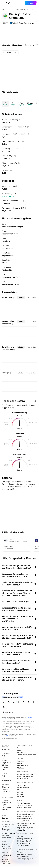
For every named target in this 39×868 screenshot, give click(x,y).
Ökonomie (5, 787)
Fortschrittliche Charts (24, 843)
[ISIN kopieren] (17, 277)
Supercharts (6, 749)
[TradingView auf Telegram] (28, 702)
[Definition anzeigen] (19, 120)
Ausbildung (6, 846)
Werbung (20, 852)
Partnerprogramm (23, 856)
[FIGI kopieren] (18, 285)
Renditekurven (7, 802)
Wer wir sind (21, 785)
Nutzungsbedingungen (25, 814)
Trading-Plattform (23, 845)
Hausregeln (6, 835)
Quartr (6, 736)
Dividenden (6, 791)
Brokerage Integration (24, 854)
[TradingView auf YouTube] (13, 702)
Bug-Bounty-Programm (25, 828)
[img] (33, 23)
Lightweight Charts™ (24, 841)
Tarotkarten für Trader (24, 805)
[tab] (21, 297)
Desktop (5, 818)
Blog (18, 790)
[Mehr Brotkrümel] (11, 9)
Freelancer (5, 861)
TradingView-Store (23, 803)
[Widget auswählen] (35, 401)
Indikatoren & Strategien (6, 856)
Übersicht (20, 761)
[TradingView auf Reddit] (3, 707)
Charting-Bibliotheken (24, 839)
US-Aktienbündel (23, 779)
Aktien (4, 756)
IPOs (3, 794)
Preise (19, 750)
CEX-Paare (5, 765)
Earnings (5, 789)
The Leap (20, 768)
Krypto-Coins (6, 763)
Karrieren (20, 794)
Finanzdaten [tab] (17, 45)
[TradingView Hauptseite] (8, 3)
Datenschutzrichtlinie (24, 818)
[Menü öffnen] (3, 3)
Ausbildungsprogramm (25, 859)
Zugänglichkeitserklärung (26, 823)
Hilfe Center (21, 792)
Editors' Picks (6, 848)
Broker (19, 763)
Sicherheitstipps (22, 825)
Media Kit (20, 797)
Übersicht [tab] (6, 45)
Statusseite (21, 830)
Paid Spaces (6, 864)
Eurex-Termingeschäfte (25, 776)
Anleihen (5, 760)
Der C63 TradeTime (24, 808)
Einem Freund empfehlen (6, 830)
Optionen (5, 805)
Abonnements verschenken (26, 755)
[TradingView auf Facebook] (8, 702)
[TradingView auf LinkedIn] (23, 702)
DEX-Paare (5, 767)
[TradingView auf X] (3, 702)
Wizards (5, 859)
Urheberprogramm (8, 833)
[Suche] (21, 3)
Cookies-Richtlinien (23, 821)
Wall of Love (6, 827)
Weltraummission (23, 787)
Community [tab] (29, 45)
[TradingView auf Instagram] (18, 702)
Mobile (4, 816)
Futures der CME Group (25, 774)
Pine (3, 769)
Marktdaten (21, 752)
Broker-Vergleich (22, 766)
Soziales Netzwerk (8, 824)
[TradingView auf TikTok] (33, 702)
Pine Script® (6, 809)
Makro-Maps (6, 807)
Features (20, 748)
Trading (4, 844)
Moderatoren (6, 838)
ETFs (3, 758)
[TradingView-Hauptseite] (10, 693)
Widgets (20, 836)
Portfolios (5, 800)
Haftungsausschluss (24, 816)
